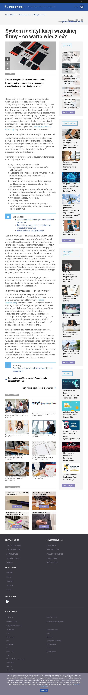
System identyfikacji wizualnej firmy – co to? (25, 80)
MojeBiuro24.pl (52, 617)
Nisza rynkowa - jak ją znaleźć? (30, 230)
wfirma (75, 6)
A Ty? (8, 633)
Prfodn (49, 633)
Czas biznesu (10, 637)
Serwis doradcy (51, 644)
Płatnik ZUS (9, 651)
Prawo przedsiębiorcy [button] (40, 6)
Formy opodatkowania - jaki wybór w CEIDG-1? (17, 435)
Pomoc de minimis (52, 629)
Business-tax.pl (11, 621)
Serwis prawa (51, 648)
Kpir (7, 648)
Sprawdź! (17, 506)
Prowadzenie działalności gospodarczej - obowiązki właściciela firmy (14, 457)
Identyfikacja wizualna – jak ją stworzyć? (23, 86)
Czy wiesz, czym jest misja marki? (38, 388)
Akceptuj (44, 690)
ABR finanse (10, 629)
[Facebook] (7, 59)
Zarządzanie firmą (40, 15)
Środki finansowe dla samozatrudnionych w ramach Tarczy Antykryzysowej (42, 457)
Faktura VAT (10, 644)
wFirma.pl (9, 617)
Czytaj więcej (68, 112)
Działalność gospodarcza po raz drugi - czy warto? (43, 477)
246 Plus (9, 666)
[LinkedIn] (7, 68)
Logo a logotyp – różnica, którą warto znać (24, 83)
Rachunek (50, 637)
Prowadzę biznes (24, 15)
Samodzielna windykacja (54, 640)
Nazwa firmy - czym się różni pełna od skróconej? (44, 414)
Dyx (7, 640)
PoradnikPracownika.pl (14, 626)
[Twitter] (7, 63)
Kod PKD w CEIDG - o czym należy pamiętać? (43, 435)
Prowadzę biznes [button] (28, 6)
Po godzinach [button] (51, 6)
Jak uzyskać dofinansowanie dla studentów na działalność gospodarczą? (16, 478)
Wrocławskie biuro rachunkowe (15, 659)
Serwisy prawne (51, 651)
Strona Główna (10, 15)
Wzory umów (10, 662)
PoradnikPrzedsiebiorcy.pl (55, 621)
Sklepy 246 (9, 670)
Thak (7, 655)
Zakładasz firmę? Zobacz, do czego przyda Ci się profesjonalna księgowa (16, 415)
